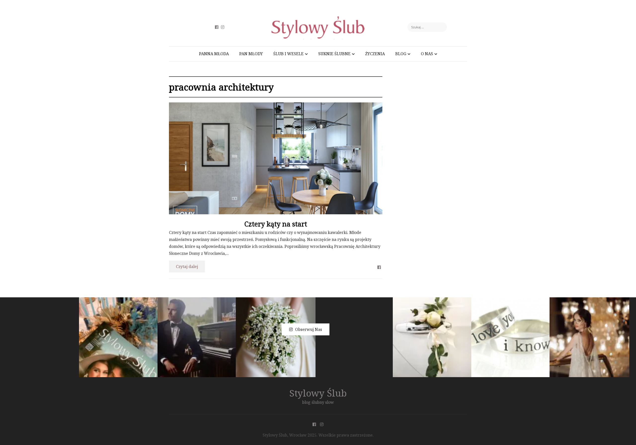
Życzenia (375, 53)
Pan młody (251, 53)
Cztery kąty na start (275, 223)
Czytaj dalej (187, 266)
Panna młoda (214, 53)
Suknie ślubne (334, 53)
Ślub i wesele (288, 53)
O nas (427, 53)
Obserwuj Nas (308, 329)
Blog (400, 53)
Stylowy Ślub (318, 393)
